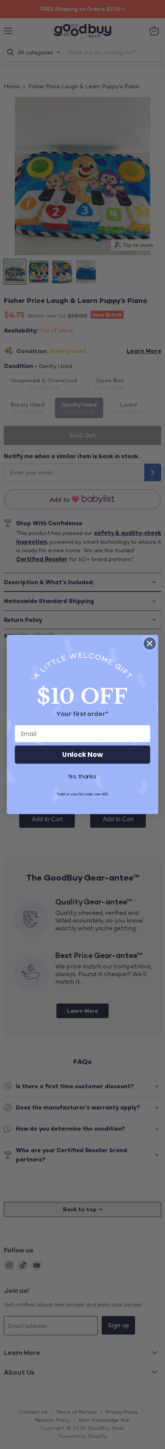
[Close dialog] (150, 643)
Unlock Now (82, 755)
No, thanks (82, 777)
